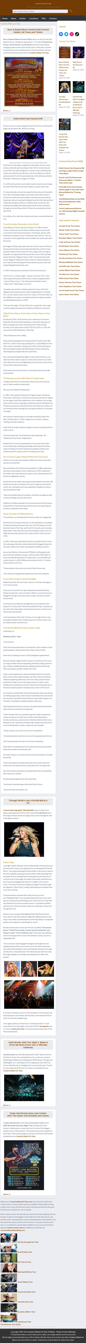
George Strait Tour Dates (69, 226)
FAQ (44, 18)
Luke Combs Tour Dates (69, 294)
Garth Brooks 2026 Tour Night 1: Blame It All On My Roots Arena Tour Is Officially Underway (28, 1045)
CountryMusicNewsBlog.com (12, 1230)
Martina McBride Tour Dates (71, 262)
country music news (15, 1227)
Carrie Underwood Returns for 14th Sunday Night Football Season (71, 211)
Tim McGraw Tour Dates (10, 1324)
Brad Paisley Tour (25, 1252)
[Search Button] (70, 10)
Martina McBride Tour (27, 1272)
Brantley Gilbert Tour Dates (70, 238)
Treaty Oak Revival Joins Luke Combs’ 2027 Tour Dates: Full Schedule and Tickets (28, 1114)
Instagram (44, 1026)
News (13, 18)
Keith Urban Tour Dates (69, 278)
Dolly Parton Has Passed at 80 (28, 119)
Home (5, 18)
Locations (33, 18)
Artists (22, 18)
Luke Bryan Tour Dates (68, 254)
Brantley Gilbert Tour (26, 1312)
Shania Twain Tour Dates (69, 230)
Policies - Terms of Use (57, 1332)
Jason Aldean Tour (25, 1282)
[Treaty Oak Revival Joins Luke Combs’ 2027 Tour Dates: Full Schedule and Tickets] (65, 124)
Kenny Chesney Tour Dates (70, 282)
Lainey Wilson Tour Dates (69, 270)
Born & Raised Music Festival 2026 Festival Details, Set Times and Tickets (28, 31)
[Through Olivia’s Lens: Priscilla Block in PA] (65, 87)
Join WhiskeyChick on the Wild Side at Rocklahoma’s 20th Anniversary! (71, 201)
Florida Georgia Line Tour (28, 1242)
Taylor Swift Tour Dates (69, 234)
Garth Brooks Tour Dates (69, 266)
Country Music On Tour (39, 53)
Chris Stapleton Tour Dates (70, 286)
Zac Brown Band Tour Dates (70, 258)
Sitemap (72, 1332)
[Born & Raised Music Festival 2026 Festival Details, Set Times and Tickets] (65, 52)
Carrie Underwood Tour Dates (71, 290)
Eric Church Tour (24, 1262)
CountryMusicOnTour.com (21, 1201)
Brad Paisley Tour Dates (69, 246)
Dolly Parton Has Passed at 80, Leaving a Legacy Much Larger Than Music (71, 170)
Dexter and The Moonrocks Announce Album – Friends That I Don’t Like (70, 180)
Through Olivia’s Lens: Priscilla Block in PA (28, 801)
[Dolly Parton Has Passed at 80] (78, 52)
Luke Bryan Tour (24, 1322)
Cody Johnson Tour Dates (69, 242)
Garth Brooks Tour (25, 1302)
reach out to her (17, 1029)
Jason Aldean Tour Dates (69, 250)
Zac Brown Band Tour (27, 1292)
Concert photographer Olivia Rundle (18, 810)
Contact (53, 18)
